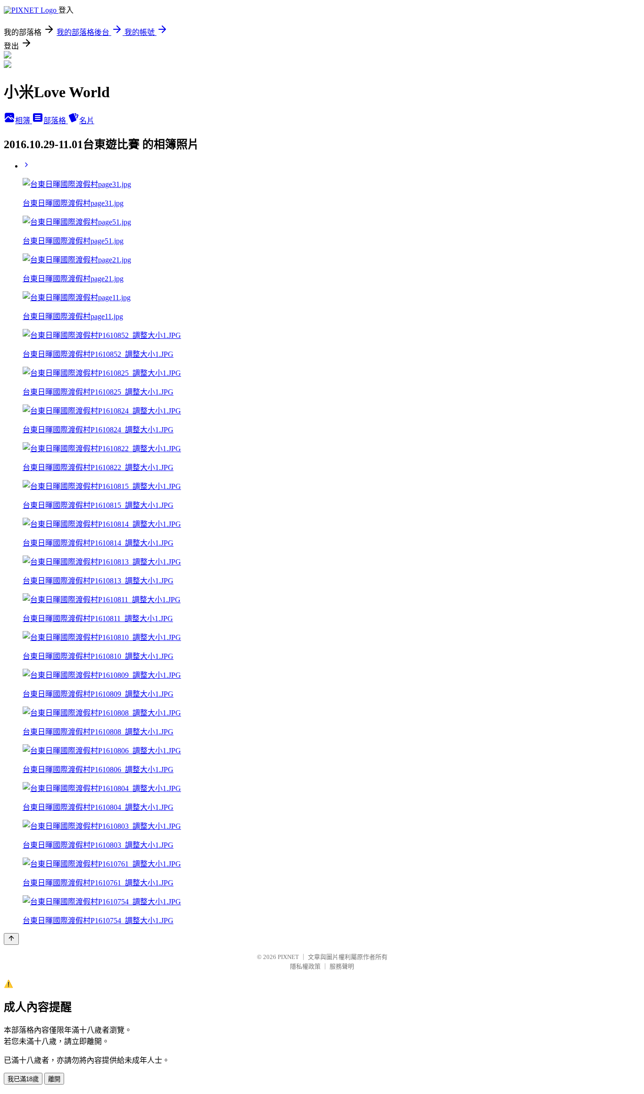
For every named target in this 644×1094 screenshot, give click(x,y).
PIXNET (288, 956)
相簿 (23, 121)
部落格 (55, 121)
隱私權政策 (305, 966)
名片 (86, 121)
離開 (54, 1079)
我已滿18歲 (23, 1079)
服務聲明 (342, 966)
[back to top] (11, 939)
